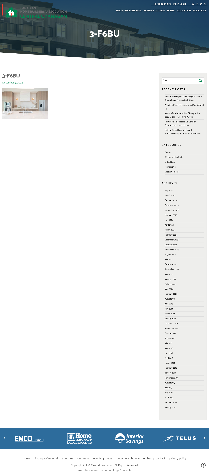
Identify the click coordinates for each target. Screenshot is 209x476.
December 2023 (171, 240)
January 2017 (170, 407)
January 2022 (170, 279)
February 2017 (171, 402)
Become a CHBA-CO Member (133, 458)
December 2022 (172, 264)
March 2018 (170, 363)
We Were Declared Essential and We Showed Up (184, 106)
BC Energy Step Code (174, 157)
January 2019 (170, 319)
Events (171, 11)
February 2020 (171, 294)
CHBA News (170, 162)
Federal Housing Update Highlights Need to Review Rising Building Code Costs (184, 98)
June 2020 (169, 289)
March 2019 (170, 314)
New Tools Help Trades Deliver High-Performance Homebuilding (181, 123)
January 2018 (170, 373)
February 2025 (171, 215)
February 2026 (171, 200)
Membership (170, 167)
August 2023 (170, 254)
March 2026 (170, 195)
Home (26, 458)
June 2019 (169, 304)
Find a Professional (129, 11)
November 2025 (172, 210)
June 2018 (169, 348)
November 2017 (171, 378)
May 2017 (169, 393)
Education (184, 11)
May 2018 (169, 353)
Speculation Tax (171, 172)
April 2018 (169, 358)
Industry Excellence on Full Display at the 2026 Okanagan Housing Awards (182, 115)
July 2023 (168, 259)
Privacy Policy (177, 458)
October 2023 (171, 245)
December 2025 (172, 205)
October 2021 (170, 284)
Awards (168, 152)
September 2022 (172, 269)
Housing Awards (154, 11)
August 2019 (170, 299)
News (109, 458)
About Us (67, 458)
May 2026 (169, 190)
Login (183, 4)
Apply (176, 4)
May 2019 (169, 309)
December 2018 (171, 323)
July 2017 (168, 388)
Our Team (83, 458)
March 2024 (170, 230)
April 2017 (169, 397)
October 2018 (170, 333)
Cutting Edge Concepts (117, 470)
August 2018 (170, 338)
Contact (160, 458)
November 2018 (171, 328)
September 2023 (172, 250)
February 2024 (171, 235)
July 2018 (168, 343)
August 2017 (170, 383)
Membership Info (162, 4)
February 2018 (171, 368)
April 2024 (169, 225)
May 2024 (169, 220)
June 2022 (169, 274)
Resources (199, 11)
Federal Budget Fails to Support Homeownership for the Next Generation (182, 131)
